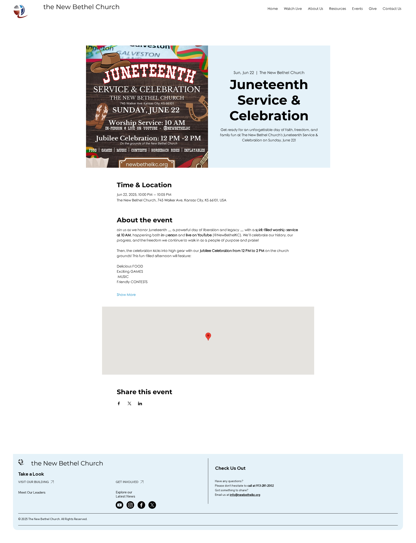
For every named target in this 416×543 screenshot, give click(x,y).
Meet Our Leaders (32, 492)
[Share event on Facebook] (119, 403)
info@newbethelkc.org (245, 494)
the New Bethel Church (81, 7)
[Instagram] (130, 505)
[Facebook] (141, 505)
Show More (126, 295)
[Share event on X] (129, 403)
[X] (152, 505)
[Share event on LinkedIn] (140, 403)
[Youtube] (119, 505)
